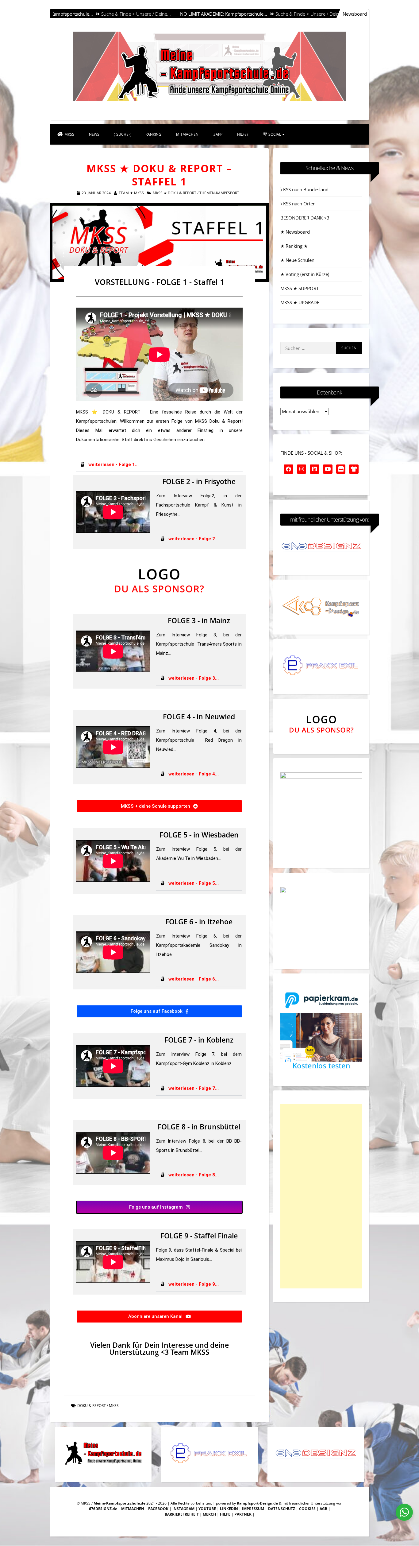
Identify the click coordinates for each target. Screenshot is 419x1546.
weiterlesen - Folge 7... (193, 1088)
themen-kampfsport (219, 193)
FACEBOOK (158, 1508)
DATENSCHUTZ (281, 1508)
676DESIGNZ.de (103, 1508)
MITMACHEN (187, 134)
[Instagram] (301, 469)
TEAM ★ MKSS (131, 193)
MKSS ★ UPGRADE (299, 302)
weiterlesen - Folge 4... (193, 774)
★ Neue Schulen (297, 260)
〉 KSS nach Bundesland (304, 189)
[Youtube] (328, 469)
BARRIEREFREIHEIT (182, 1514)
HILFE (225, 1514)
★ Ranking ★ (294, 246)
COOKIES (307, 1508)
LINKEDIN (229, 1508)
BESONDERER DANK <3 (304, 218)
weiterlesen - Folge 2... (193, 539)
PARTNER (243, 1514)
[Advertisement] (321, 1196)
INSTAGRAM (183, 1508)
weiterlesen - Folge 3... (193, 678)
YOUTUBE (207, 1508)
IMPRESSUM (253, 1508)
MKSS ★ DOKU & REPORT (174, 193)
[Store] (341, 469)
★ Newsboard (295, 232)
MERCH (209, 1514)
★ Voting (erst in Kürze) (304, 274)
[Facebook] (288, 469)
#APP (217, 134)
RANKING (153, 134)
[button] (159, 464)
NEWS (94, 134)
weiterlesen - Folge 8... (193, 1175)
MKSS (69, 134)
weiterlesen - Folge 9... (193, 1284)
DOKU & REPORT (91, 1405)
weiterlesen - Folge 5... (193, 883)
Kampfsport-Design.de (257, 1503)
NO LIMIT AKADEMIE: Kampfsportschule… (170, 14)
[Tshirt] (354, 469)
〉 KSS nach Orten (298, 203)
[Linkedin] (314, 469)
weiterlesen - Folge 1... (113, 464)
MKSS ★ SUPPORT (299, 288)
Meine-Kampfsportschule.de (119, 1503)
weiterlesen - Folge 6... (193, 979)
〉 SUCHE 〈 (122, 134)
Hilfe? (242, 134)
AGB (323, 1508)
